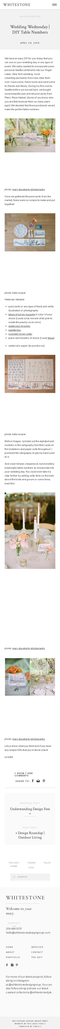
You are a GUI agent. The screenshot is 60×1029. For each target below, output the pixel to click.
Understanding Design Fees (30, 809)
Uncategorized (30, 16)
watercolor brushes (19, 326)
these (51, 338)
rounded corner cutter (20, 334)
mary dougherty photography (28, 189)
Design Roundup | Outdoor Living (31, 835)
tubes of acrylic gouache (21, 314)
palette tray (14, 330)
